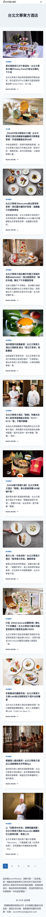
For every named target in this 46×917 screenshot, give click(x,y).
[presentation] (23, 44)
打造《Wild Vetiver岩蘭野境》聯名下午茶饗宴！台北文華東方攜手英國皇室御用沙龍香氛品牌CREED (23, 626)
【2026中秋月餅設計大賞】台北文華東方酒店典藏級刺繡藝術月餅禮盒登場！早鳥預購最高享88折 (23, 136)
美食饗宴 (9, 62)
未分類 (8, 129)
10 (28, 866)
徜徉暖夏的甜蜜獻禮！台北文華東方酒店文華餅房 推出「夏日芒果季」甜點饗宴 (23, 347)
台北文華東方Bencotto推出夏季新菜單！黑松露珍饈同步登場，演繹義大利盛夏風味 (23, 206)
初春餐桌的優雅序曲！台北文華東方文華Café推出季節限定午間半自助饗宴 (23, 696)
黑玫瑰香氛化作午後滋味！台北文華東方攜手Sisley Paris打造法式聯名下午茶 (23, 69)
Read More (12, 89)
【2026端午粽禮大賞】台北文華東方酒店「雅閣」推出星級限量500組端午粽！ (23, 488)
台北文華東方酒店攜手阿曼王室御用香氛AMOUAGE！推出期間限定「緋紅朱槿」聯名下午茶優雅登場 (23, 277)
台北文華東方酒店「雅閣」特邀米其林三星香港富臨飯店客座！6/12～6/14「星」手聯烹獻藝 (23, 418)
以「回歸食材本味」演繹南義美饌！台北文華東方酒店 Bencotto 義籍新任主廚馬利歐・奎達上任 (23, 831)
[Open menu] (41, 2)
